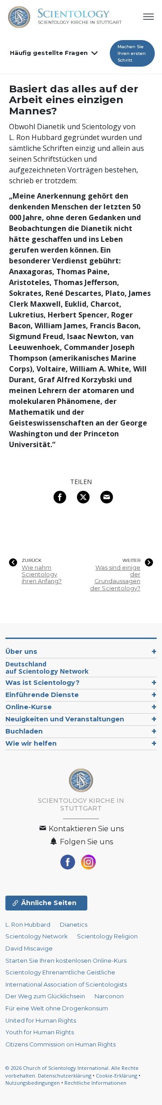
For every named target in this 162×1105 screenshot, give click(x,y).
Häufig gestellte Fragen (49, 52)
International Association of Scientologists (66, 984)
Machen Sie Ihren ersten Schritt (131, 53)
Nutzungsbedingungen (32, 1082)
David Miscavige (29, 948)
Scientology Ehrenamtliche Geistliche (60, 972)
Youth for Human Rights (39, 1032)
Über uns (21, 652)
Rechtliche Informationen (95, 1082)
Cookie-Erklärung (116, 1075)
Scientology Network (36, 936)
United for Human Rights (40, 1020)
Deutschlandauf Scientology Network (47, 667)
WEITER (131, 560)
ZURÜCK (31, 560)
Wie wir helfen (31, 743)
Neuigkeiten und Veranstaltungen (64, 719)
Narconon (109, 996)
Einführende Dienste (42, 695)
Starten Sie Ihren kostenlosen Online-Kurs (65, 960)
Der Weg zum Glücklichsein (45, 996)
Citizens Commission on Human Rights (60, 1044)
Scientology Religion (107, 936)
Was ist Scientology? (42, 683)
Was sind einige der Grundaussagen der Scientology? (115, 578)
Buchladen (24, 731)
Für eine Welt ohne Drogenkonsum (56, 1008)
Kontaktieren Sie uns (85, 828)
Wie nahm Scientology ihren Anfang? (42, 574)
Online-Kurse (28, 707)
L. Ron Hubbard (27, 924)
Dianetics (73, 924)
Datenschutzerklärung (64, 1075)
